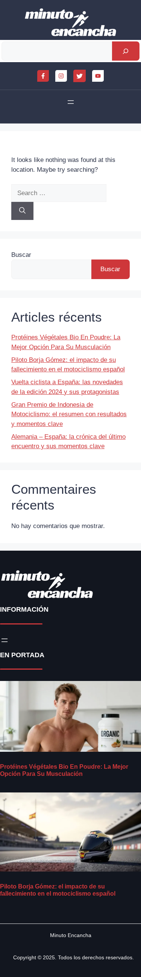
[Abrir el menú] (70, 102)
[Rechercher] (125, 51)
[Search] (22, 211)
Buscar (21, 254)
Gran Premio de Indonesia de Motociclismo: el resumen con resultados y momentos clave (69, 414)
